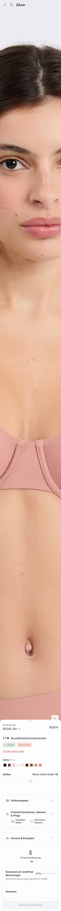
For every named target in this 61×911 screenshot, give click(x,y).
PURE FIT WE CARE (9, 725)
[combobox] (30, 781)
